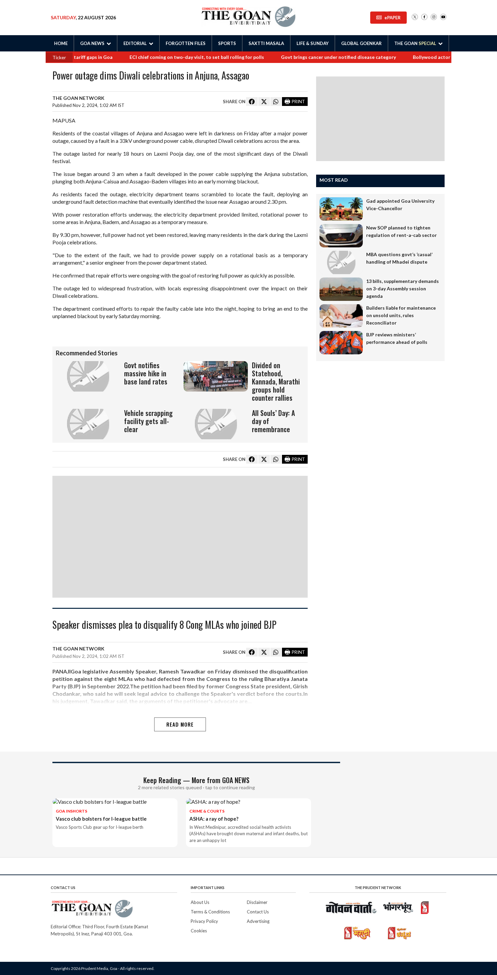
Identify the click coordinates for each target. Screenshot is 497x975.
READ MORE (180, 724)
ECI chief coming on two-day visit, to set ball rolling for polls (180, 57)
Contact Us (258, 911)
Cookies (199, 930)
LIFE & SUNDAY (313, 43)
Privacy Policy (204, 921)
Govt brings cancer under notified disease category (322, 57)
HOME (61, 43)
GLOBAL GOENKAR (361, 43)
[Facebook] (424, 17)
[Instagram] (434, 17)
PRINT (298, 101)
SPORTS (227, 43)
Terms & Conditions (210, 911)
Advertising (258, 921)
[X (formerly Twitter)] (415, 17)
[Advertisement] (180, 536)
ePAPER (392, 17)
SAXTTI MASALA (266, 43)
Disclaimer (257, 902)
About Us (200, 902)
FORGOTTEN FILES (186, 43)
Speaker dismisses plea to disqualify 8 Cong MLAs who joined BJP (164, 625)
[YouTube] (443, 17)
